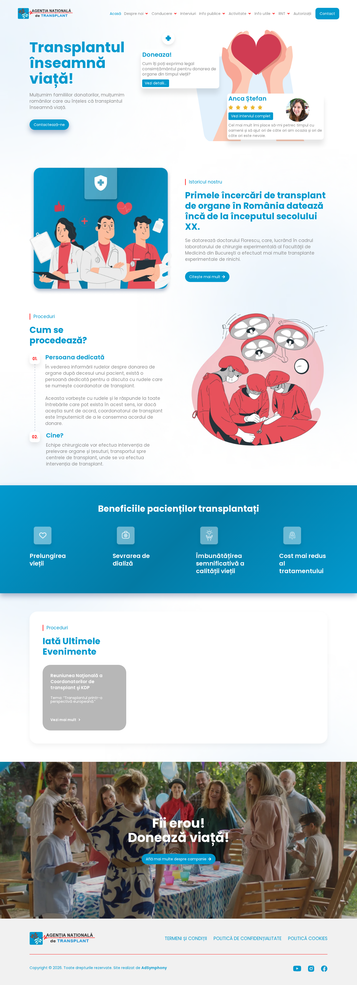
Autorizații (302, 13)
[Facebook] (324, 968)
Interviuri (188, 13)
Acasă (115, 13)
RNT (282, 13)
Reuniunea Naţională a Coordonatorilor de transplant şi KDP (76, 681)
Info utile (262, 13)
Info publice (210, 13)
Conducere (162, 13)
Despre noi (133, 13)
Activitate (237, 13)
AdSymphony (154, 967)
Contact (327, 13)
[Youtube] (297, 968)
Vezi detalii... (155, 83)
